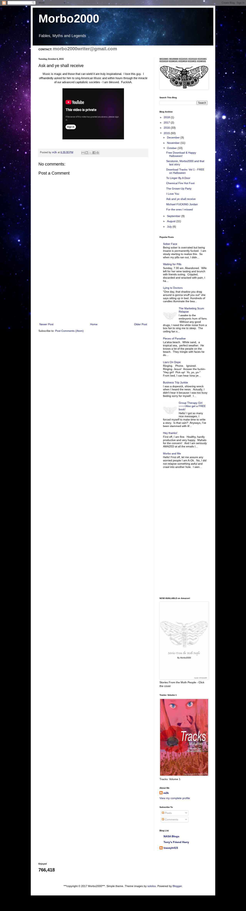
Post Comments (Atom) (69, 330)
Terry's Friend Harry (176, 842)
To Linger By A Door (178, 178)
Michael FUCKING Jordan (182, 204)
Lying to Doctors (173, 287)
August (171, 221)
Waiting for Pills (172, 264)
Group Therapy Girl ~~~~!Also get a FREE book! (192, 406)
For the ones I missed (179, 209)
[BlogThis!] (87, 153)
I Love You (172, 193)
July (170, 226)
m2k (166, 792)
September (174, 216)
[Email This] (83, 153)
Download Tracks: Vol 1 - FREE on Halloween (185, 171)
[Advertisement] (93, 290)
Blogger (177, 886)
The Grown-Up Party (178, 188)
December (173, 137)
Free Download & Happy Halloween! (181, 154)
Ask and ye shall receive (181, 198)
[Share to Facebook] (94, 153)
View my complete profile (175, 798)
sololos (151, 886)
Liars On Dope (172, 362)
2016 (167, 127)
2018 (167, 117)
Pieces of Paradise (174, 338)
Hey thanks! (170, 432)
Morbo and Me (172, 453)
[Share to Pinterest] (98, 153)
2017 (167, 122)
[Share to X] (90, 153)
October (172, 148)
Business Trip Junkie (175, 382)
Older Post (140, 324)
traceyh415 (171, 847)
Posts (168, 812)
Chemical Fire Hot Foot (180, 183)
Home (93, 324)
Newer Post (46, 324)
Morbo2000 (68, 18)
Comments (171, 819)
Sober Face (170, 243)
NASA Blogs (171, 836)
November (173, 142)
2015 (167, 133)
